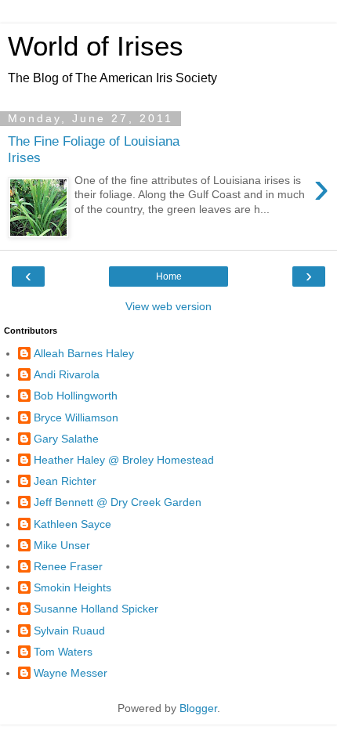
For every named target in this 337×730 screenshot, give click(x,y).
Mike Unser (62, 545)
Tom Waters (63, 651)
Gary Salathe (66, 438)
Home (169, 276)
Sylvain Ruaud (69, 630)
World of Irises (95, 46)
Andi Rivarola (67, 374)
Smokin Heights (72, 587)
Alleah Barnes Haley (84, 353)
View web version (168, 306)
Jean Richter (65, 481)
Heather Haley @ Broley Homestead (124, 460)
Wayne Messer (70, 673)
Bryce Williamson (76, 417)
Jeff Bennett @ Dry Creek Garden (117, 502)
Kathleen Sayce (72, 524)
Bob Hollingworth (76, 395)
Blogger (198, 708)
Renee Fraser (68, 566)
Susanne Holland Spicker (96, 608)
